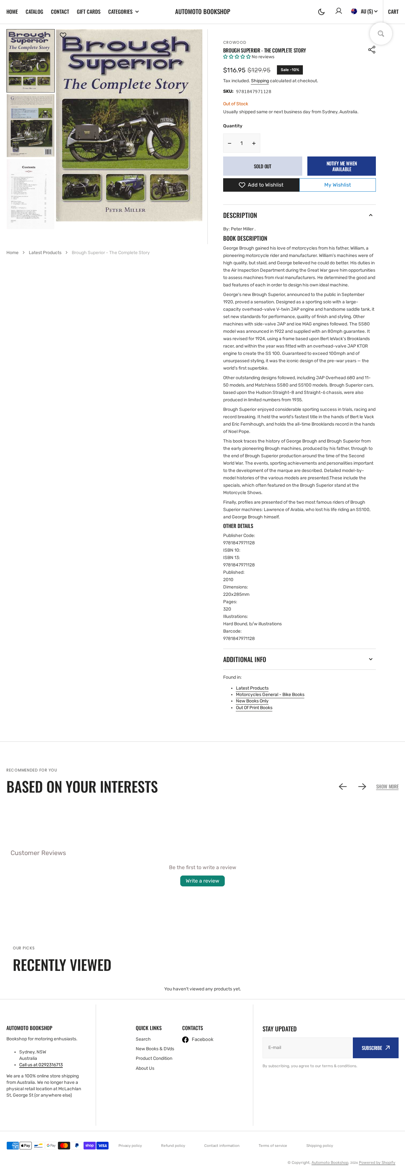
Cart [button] (393, 11)
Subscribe (372, 1047)
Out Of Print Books (254, 707)
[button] (321, 11)
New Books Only (252, 701)
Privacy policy (130, 1145)
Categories (120, 11)
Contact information (221, 1145)
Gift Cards (89, 11)
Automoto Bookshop (330, 1162)
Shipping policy (319, 1145)
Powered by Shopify (377, 1162)
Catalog (34, 11)
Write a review (202, 881)
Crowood (235, 42)
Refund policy (173, 1145)
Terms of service (273, 1145)
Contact (60, 11)
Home (12, 11)
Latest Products (252, 688)
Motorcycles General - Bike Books (270, 694)
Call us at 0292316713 (41, 1065)
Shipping (260, 81)
